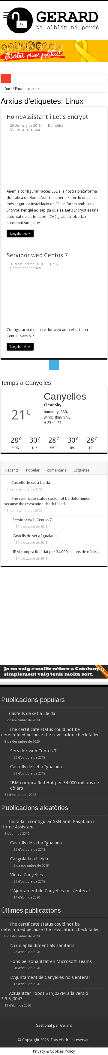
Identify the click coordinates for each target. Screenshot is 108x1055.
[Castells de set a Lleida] (6, 482)
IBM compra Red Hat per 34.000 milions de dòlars (55, 551)
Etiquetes (81, 470)
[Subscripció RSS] (105, 100)
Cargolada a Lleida (29, 859)
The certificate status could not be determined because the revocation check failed (50, 732)
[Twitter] (54, 365)
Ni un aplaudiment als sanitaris (42, 945)
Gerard (66, 1025)
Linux (54, 264)
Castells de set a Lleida (30, 482)
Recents (12, 470)
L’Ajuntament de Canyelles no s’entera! (50, 890)
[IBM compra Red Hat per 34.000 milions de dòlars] (7, 552)
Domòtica (55, 126)
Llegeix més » (20, 233)
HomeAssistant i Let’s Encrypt (47, 116)
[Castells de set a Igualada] (7, 536)
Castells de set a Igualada (35, 536)
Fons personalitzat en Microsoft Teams (51, 961)
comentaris (56, 470)
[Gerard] (54, 19)
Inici (8, 88)
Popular (33, 470)
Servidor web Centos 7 (37, 255)
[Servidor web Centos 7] (7, 520)
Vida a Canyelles (26, 874)
